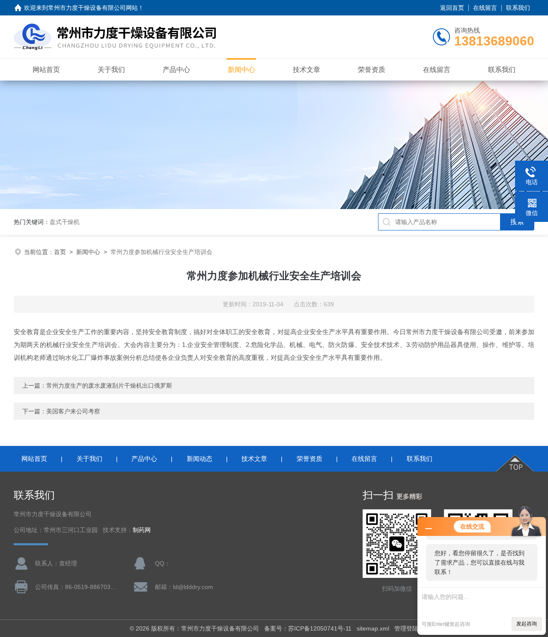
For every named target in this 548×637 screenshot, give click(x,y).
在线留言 (485, 7)
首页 (60, 251)
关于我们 (111, 69)
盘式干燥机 (65, 221)
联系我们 (518, 7)
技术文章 (306, 69)
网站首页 (46, 69)
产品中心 (176, 69)
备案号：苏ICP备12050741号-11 (307, 628)
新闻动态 (199, 458)
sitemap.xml (373, 628)
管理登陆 (406, 628)
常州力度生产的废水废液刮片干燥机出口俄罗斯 (109, 385)
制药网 (142, 530)
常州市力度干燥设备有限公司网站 (93, 7)
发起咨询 (526, 624)
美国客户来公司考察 (73, 411)
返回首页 (452, 7)
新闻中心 (241, 69)
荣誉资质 (371, 69)
